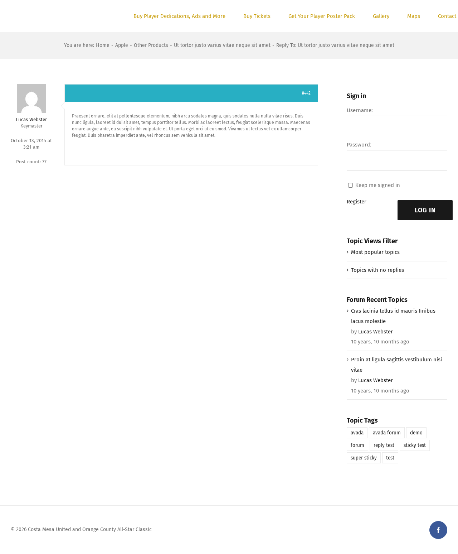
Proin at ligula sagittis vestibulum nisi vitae (396, 364)
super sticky (364, 458)
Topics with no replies (377, 270)
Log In (425, 210)
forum (357, 445)
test (390, 458)
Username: (360, 110)
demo (416, 433)
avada (357, 433)
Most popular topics (375, 252)
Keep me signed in (377, 185)
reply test (384, 445)
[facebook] (438, 530)
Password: (359, 144)
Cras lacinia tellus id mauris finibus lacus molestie (393, 316)
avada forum (387, 433)
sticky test (415, 445)
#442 (306, 93)
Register (356, 201)
